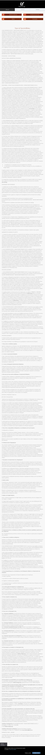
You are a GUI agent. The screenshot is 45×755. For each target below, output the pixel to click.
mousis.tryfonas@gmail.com (27, 730)
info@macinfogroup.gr (21, 653)
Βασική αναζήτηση (13, 14)
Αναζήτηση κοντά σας (34, 14)
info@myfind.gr (30, 293)
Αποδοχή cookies (36, 752)
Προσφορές (34, 19)
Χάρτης (13, 19)
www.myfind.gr (31, 108)
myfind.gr (23, 9)
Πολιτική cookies (12, 749)
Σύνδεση (37, 9)
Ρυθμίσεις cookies (28, 752)
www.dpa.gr (20, 703)
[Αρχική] (22, 4)
